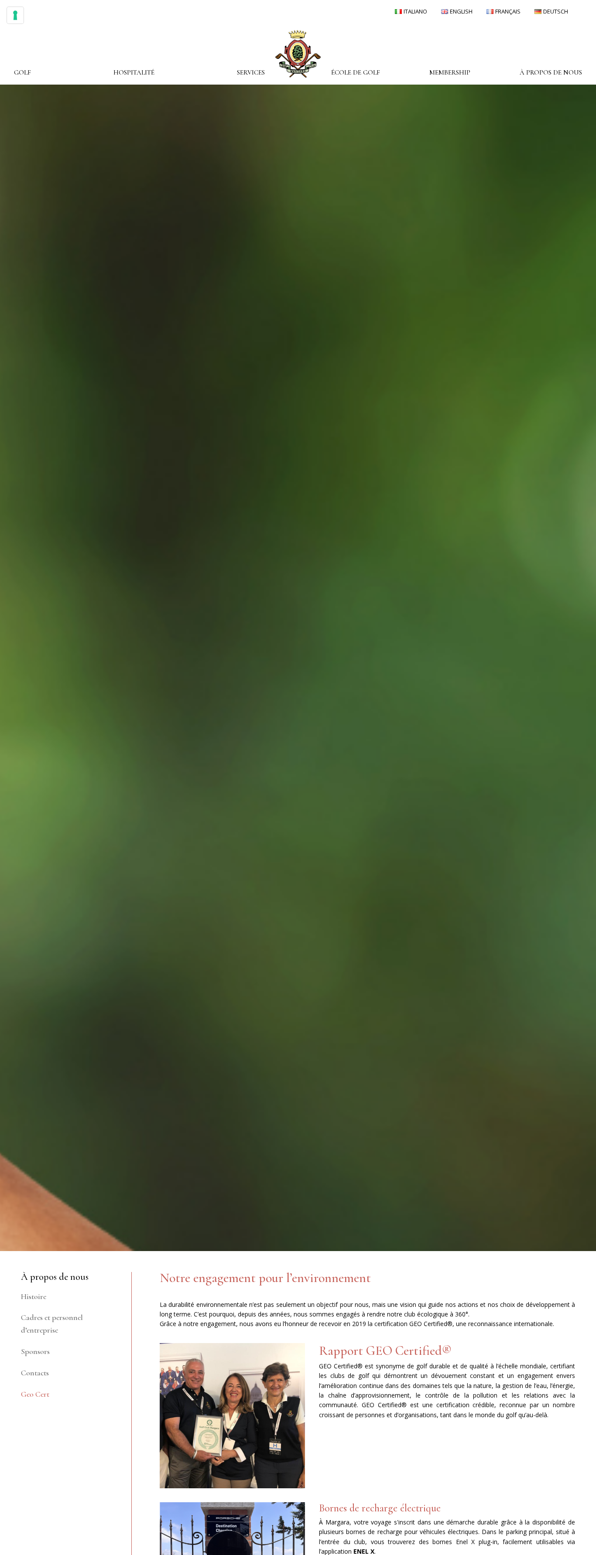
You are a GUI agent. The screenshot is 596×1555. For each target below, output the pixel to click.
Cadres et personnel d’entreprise (52, 1324)
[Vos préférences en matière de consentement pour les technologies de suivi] (15, 15)
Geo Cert (35, 1394)
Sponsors (35, 1351)
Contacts (35, 1373)
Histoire (33, 1296)
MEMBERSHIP (449, 72)
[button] (22, 72)
